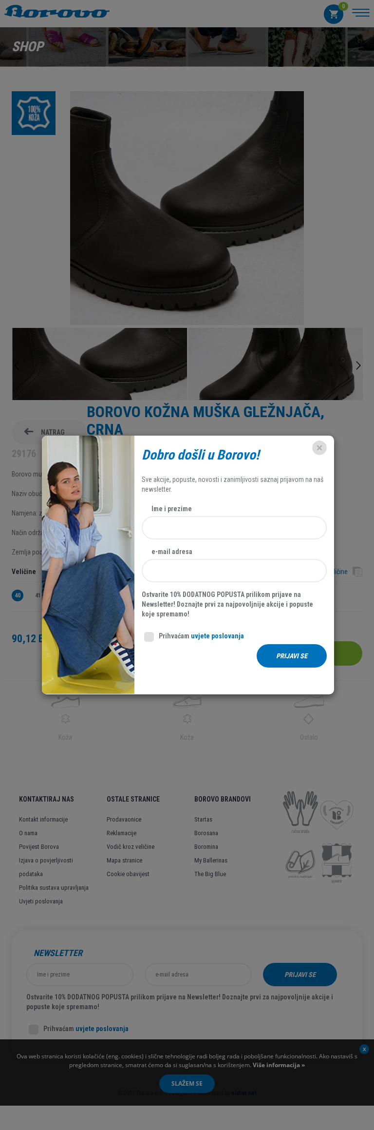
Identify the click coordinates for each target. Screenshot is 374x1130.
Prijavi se (291, 656)
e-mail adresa (171, 551)
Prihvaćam (201, 636)
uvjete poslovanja (217, 636)
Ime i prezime (171, 509)
